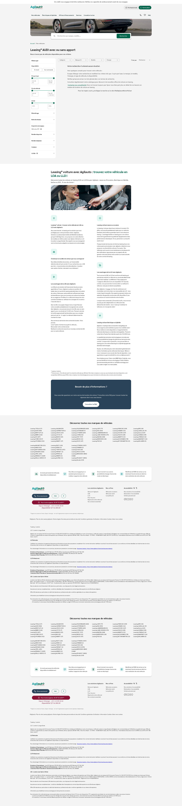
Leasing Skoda (78, 460)
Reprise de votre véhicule (95, 499)
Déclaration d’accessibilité (131, 493)
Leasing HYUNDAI (37, 441)
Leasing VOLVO (119, 435)
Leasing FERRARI (78, 447)
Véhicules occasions (111, 491)
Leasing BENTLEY (36, 433)
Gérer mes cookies (117, 519)
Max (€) (50, 81)
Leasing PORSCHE (120, 428)
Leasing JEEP (97, 428)
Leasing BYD (138, 428)
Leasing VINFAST (57, 451)
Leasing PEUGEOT (79, 458)
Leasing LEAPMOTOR (58, 430)
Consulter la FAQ (91, 404)
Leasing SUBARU (119, 430)
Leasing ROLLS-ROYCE (38, 458)
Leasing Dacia (139, 433)
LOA (89, 493)
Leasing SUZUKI (119, 433)
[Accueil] (36, 7)
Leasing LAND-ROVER (100, 435)
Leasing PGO (97, 441)
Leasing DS (35, 437)
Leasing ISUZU (77, 441)
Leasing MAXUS (57, 437)
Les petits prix (110, 495)
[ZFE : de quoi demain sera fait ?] (41, 129)
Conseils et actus (89, 15)
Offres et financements (66, 15)
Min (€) (34, 81)
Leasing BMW (36, 435)
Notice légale (57, 519)
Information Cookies (106, 519)
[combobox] (144, 60)
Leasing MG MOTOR (38, 445)
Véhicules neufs (110, 493)
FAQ (149, 15)
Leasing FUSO (77, 449)
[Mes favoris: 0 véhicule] (145, 15)
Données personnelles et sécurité (70, 519)
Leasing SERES (56, 447)
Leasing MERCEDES (99, 439)
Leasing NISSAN (37, 451)
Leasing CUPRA (77, 435)
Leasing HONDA (139, 435)
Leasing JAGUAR (57, 428)
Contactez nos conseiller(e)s (77, 85)
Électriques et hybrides (49, 15)
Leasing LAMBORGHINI (100, 433)
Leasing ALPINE (57, 458)
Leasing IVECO (78, 451)
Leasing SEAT (57, 445)
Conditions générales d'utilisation (90, 519)
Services (78, 15)
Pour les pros (91, 497)
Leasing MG (55, 439)
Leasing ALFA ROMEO (120, 439)
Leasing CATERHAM (78, 430)
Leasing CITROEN (79, 445)
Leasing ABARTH (119, 437)
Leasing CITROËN (79, 433)
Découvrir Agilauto (93, 491)
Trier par (134, 60)
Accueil (32, 43)
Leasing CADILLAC (139, 430)
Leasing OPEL (36, 454)
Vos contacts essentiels (94, 501)
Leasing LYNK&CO (139, 437)
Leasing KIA (97, 430)
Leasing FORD (36, 439)
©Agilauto (33, 519)
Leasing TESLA (36, 428)
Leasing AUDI (36, 430)
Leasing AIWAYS (56, 456)
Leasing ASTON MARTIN (121, 441)
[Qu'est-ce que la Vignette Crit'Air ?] (37, 153)
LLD (89, 495)
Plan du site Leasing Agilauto (44, 519)
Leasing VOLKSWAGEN (80, 428)
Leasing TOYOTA (58, 449)
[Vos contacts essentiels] (141, 15)
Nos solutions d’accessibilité (132, 491)
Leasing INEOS (77, 439)
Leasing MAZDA (98, 437)
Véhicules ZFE (35, 129)
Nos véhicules (35, 15)
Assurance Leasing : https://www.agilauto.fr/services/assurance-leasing (94, 548)
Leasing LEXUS (57, 433)
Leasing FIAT (77, 437)
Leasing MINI (36, 447)
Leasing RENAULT (37, 456)
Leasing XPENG (56, 454)
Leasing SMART (57, 441)
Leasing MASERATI (140, 439)
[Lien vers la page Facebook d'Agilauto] (63, 496)
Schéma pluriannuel (129, 495)
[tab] (131, 7)
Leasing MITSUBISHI (37, 449)
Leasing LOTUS (56, 435)
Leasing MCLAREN (139, 441)
